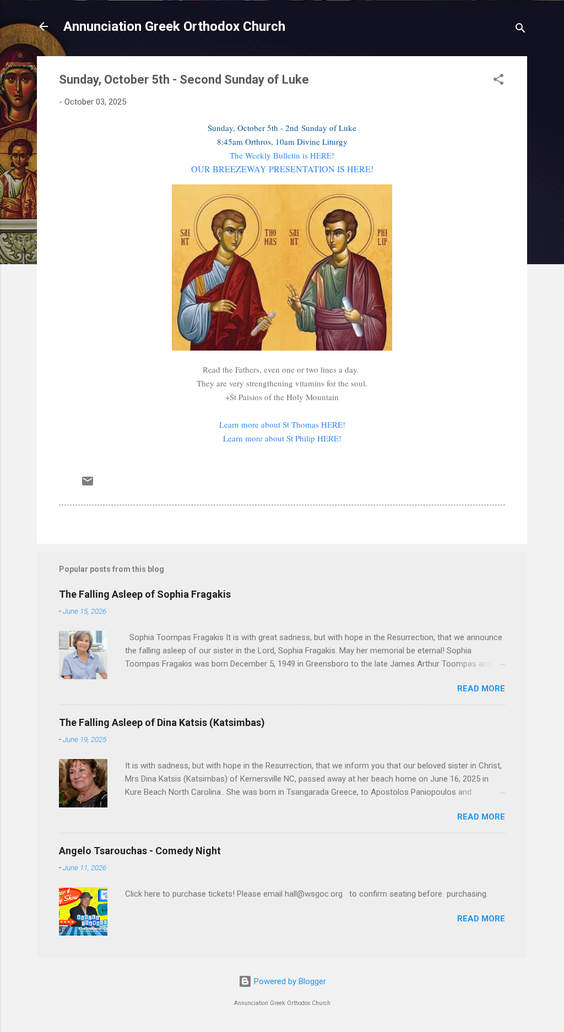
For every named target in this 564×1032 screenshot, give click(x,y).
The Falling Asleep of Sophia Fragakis (145, 594)
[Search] (520, 30)
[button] (498, 81)
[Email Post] (87, 485)
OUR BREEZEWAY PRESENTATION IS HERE (281, 168)
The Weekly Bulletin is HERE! (282, 155)
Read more (481, 689)
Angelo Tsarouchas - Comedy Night (140, 850)
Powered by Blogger (289, 981)
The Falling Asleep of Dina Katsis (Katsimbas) (162, 722)
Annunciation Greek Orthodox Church (174, 26)
